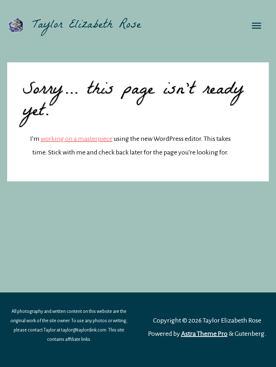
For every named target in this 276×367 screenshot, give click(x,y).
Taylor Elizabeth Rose (86, 25)
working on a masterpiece (76, 138)
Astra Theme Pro (204, 333)
